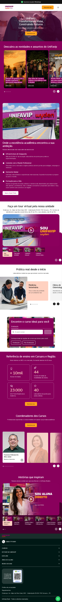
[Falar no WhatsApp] (58, 598)
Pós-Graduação (29, 342)
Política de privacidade (9, 587)
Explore (5, 556)
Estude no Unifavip (9, 552)
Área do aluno (7, 560)
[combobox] (28, 331)
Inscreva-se (48, 7)
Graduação (16, 342)
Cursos (5, 548)
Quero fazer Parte (10, 193)
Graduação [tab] (14, 326)
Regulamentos (6, 590)
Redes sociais (7, 563)
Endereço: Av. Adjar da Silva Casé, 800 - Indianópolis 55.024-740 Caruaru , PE (26, 593)
